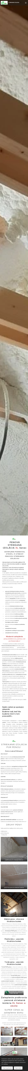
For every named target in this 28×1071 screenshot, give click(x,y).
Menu (25, 2)
